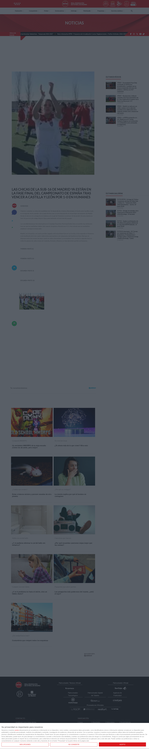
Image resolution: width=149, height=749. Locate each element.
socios (17, 730)
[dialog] (74, 736)
